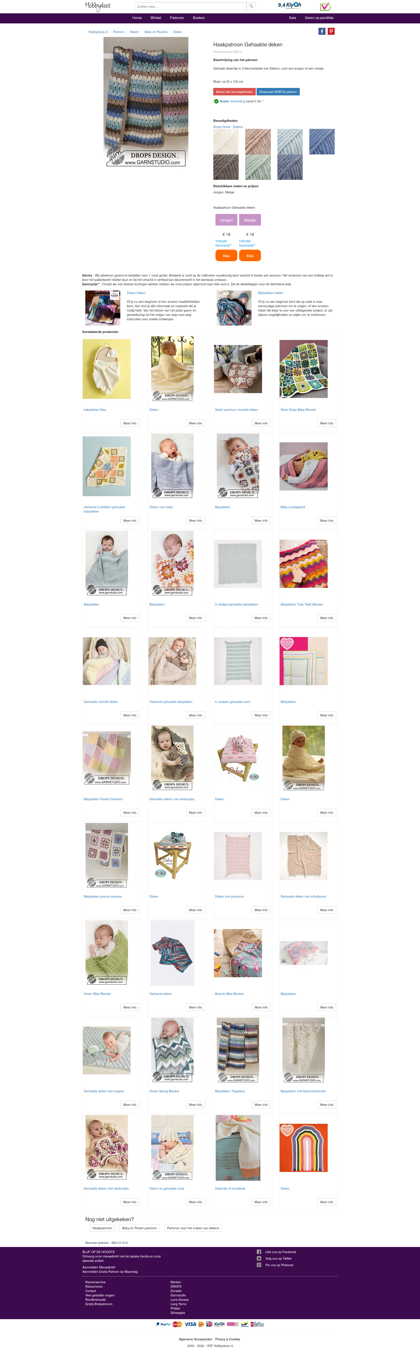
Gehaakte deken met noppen (104, 1091)
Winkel (155, 17)
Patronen (177, 17)
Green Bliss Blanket (97, 993)
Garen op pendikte (319, 17)
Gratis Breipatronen (98, 1304)
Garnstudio (178, 1295)
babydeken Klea (95, 409)
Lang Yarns (178, 1304)
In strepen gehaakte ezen (232, 701)
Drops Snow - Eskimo (228, 126)
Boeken (199, 17)
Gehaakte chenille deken (101, 701)
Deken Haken (136, 293)
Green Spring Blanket (164, 1091)
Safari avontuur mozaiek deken (236, 409)
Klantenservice (95, 1282)
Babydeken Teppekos (230, 1091)
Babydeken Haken (271, 293)
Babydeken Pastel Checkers (103, 799)
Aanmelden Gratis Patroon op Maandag (110, 1271)
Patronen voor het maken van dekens (193, 1228)
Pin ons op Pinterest (279, 1265)
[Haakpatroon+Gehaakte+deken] (321, 31)
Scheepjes (178, 1312)
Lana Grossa (180, 1299)
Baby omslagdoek (293, 507)
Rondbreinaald (95, 1299)
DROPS (176, 1286)
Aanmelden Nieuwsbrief (98, 1267)
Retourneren (94, 1286)
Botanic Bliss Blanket (229, 993)
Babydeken (223, 507)
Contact (90, 1291)
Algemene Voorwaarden (195, 1339)
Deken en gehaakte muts (166, 1188)
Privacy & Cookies (227, 1339)
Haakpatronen (102, 1228)
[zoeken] (251, 6)
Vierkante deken (160, 993)
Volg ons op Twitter (279, 1258)
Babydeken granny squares (103, 896)
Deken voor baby (161, 507)
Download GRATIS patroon (278, 91)
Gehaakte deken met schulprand (303, 896)
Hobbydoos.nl (98, 32)
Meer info (129, 423)
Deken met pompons (229, 896)
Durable (176, 1291)
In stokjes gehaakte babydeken (236, 604)
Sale (292, 17)
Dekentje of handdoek (230, 1188)
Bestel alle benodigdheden (234, 91)
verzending (232, 101)
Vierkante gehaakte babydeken (170, 701)
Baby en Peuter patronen (139, 1228)
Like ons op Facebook (281, 1252)
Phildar (175, 1308)
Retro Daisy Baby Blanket (298, 409)
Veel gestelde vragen (99, 1295)
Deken (153, 409)
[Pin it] (330, 31)
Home (137, 17)
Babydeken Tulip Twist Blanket (302, 604)
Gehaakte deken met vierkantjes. (172, 799)
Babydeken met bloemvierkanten (303, 1091)
